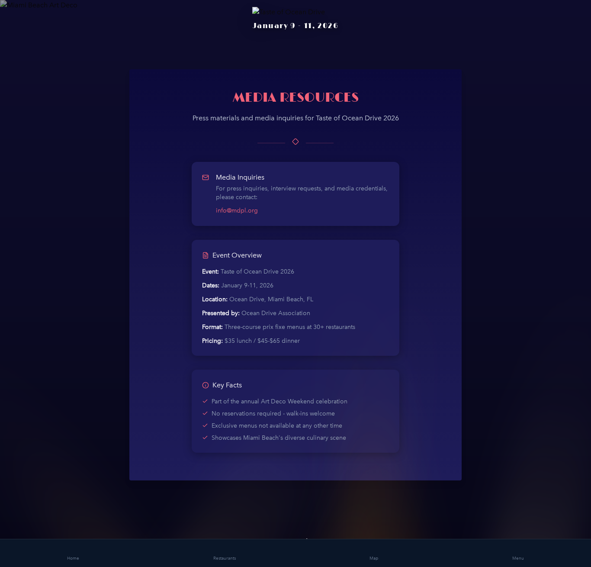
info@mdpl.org (237, 210)
